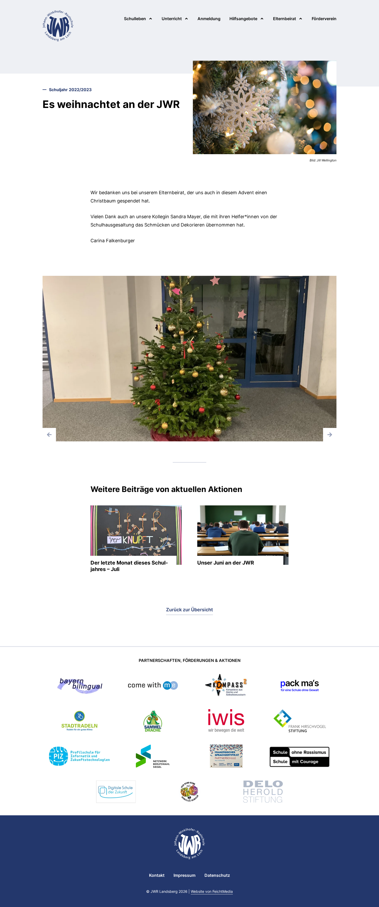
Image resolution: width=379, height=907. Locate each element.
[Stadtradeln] (79, 721)
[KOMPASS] (226, 686)
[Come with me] (153, 686)
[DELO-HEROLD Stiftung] (263, 792)
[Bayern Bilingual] (79, 686)
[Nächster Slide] (329, 434)
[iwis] (226, 721)
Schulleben (135, 18)
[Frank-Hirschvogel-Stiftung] (299, 721)
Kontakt (156, 875)
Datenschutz (217, 875)
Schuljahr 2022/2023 (70, 89)
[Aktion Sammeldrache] (153, 721)
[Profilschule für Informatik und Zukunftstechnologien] (79, 757)
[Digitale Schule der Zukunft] (116, 792)
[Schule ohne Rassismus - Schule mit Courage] (299, 757)
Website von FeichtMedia (212, 891)
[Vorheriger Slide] (49, 434)
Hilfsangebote (243, 18)
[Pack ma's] (299, 686)
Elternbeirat (284, 18)
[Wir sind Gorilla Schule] (189, 792)
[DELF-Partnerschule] (226, 757)
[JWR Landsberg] (58, 25)
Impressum (184, 875)
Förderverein (324, 18)
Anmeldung (208, 18)
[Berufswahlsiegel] (152, 757)
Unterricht (172, 18)
